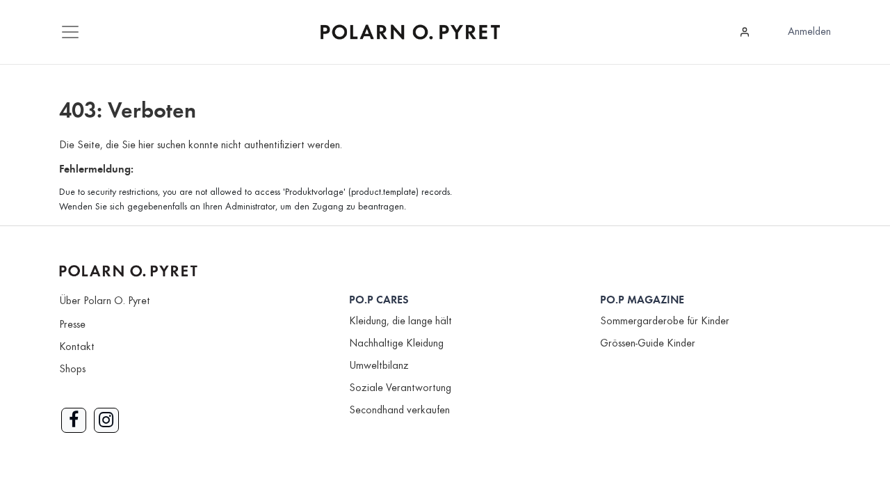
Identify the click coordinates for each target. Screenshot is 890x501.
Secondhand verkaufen (399, 410)
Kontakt (77, 347)
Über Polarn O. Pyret (104, 301)
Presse (72, 325)
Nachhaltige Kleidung (396, 343)
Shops (72, 369)
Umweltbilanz (379, 366)
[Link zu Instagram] (106, 420)
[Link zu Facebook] (73, 420)
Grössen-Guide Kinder (647, 343)
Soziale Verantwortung (400, 388)
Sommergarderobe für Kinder (664, 321)
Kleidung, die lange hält (400, 321)
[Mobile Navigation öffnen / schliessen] (70, 32)
